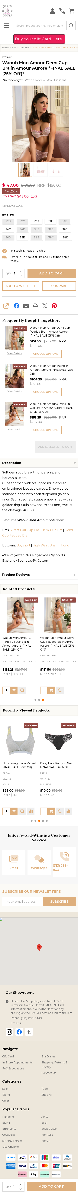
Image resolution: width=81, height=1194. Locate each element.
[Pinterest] (54, 305)
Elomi (6, 1122)
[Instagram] (9, 1032)
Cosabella (8, 1134)
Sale (5, 1088)
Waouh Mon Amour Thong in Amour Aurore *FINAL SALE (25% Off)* (51, 369)
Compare (59, 286)
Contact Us (48, 1073)
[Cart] (71, 11)
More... (45, 1140)
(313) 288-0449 (31, 1018)
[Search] (71, 25)
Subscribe (59, 901)
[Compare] (30, 811)
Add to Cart (51, 273)
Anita (44, 1116)
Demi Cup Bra (51, 530)
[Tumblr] (29, 1032)
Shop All (46, 1094)
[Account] (52, 11)
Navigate (10, 1049)
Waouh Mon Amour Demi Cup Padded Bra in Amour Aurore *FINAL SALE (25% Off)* (50, 331)
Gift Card (8, 1056)
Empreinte (9, 1128)
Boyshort (23, 545)
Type (44, 1088)
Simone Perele (12, 1140)
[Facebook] (16, 305)
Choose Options (45, 353)
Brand (6, 1094)
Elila (44, 1122)
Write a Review (35, 80)
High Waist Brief (45, 545)
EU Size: (9, 214)
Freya (6, 773)
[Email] (26, 305)
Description (11, 463)
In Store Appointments (17, 1062)
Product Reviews (16, 574)
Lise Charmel (10, 1146)
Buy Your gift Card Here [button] (39, 39)
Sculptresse (49, 1128)
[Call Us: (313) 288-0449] (62, 11)
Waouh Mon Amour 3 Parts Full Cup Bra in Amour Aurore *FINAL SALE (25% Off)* (51, 407)
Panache (8, 1116)
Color (5, 1100)
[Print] (35, 305)
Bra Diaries (48, 1056)
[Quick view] (22, 690)
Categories (11, 1081)
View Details (14, 353)
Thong (64, 545)
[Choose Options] (14, 690)
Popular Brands (15, 1109)
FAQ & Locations (13, 1068)
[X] (44, 305)
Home (5, 47)
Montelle (47, 1134)
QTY (8, 273)
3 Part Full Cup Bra (24, 530)
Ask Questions (56, 80)
